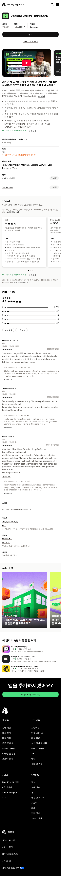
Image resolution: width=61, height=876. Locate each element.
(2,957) (22, 27)
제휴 (33, 808)
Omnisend (34, 27)
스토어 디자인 (8, 748)
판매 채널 (6, 727)
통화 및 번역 (36, 764)
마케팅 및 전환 (8, 753)
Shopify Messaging (19, 647)
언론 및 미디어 (37, 797)
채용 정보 (35, 787)
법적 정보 (35, 813)
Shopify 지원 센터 (10, 782)
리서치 (5, 797)
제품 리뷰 (35, 738)
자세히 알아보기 (13, 212)
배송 (33, 758)
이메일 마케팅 (8, 178)
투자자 (34, 792)
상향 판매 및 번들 (39, 743)
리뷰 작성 (8, 330)
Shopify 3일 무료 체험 (30, 694)
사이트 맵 (6, 860)
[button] (30, 649)
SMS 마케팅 (7, 187)
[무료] (28, 270)
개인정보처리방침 (10, 521)
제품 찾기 (6, 733)
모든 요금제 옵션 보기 (22, 282)
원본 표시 (32, 131)
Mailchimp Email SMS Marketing (24, 666)
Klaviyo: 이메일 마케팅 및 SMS (23, 656)
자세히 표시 (8, 379)
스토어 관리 (7, 758)
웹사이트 (6, 542)
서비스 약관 (7, 847)
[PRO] (32, 270)
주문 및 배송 (7, 743)
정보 (33, 782)
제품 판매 (6, 738)
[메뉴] (57, 4)
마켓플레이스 (37, 733)
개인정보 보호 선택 (10, 867)
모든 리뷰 (21, 330)
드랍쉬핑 (35, 727)
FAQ (4, 525)
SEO (33, 753)
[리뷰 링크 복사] (17, 340)
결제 (4, 165)
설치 (30, 34)
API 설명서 (7, 787)
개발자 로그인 (8, 840)
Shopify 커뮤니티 (10, 792)
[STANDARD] (30, 270)
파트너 (34, 803)
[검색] (52, 4)
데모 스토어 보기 (30, 41)
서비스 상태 (36, 818)
